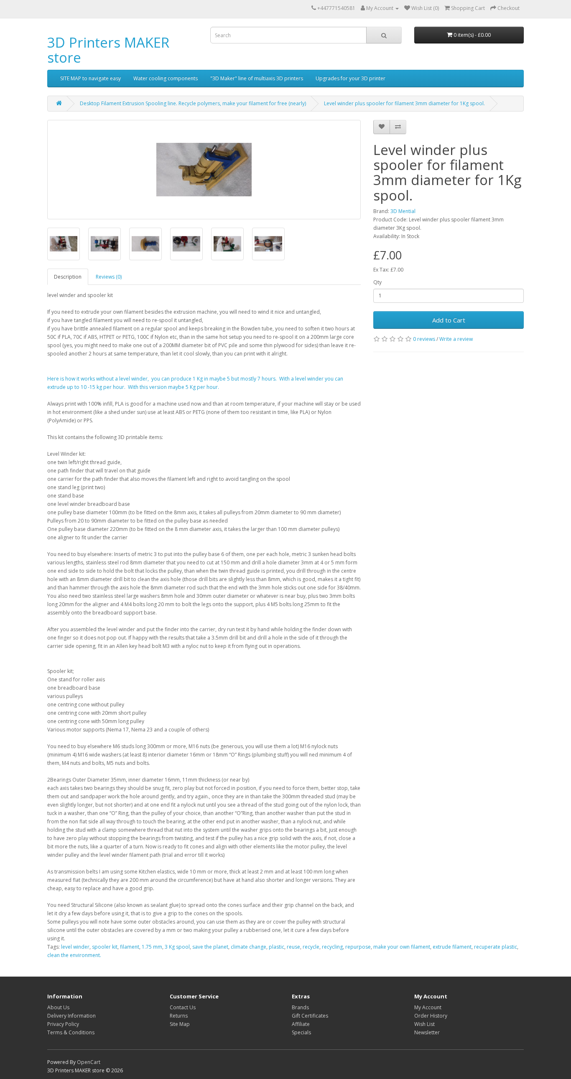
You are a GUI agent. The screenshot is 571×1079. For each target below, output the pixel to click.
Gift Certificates (310, 1015)
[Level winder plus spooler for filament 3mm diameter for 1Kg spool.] (204, 169)
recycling (332, 946)
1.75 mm (152, 946)
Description (68, 276)
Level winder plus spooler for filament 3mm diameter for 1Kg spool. (404, 103)
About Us (58, 1007)
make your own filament (401, 946)
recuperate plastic (495, 946)
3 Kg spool (177, 946)
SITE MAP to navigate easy (90, 78)
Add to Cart (448, 320)
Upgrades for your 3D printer (350, 78)
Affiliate (301, 1024)
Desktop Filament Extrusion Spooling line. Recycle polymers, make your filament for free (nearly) (193, 103)
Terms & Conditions (70, 1032)
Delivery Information (71, 1015)
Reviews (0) (109, 276)
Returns (179, 1015)
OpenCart (88, 1062)
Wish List (424, 1024)
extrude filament (452, 946)
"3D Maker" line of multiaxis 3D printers (256, 78)
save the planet (210, 946)
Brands (300, 1007)
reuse (293, 946)
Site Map (180, 1024)
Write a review (456, 339)
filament (129, 946)
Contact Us (183, 1007)
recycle (311, 946)
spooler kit (104, 946)
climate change (248, 946)
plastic (276, 946)
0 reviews (424, 339)
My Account (427, 1007)
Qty (377, 282)
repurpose (358, 946)
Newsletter (427, 1032)
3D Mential (403, 211)
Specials (301, 1032)
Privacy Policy (63, 1024)
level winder (75, 946)
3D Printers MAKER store (108, 50)
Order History (430, 1015)
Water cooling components (165, 78)
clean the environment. (74, 955)
